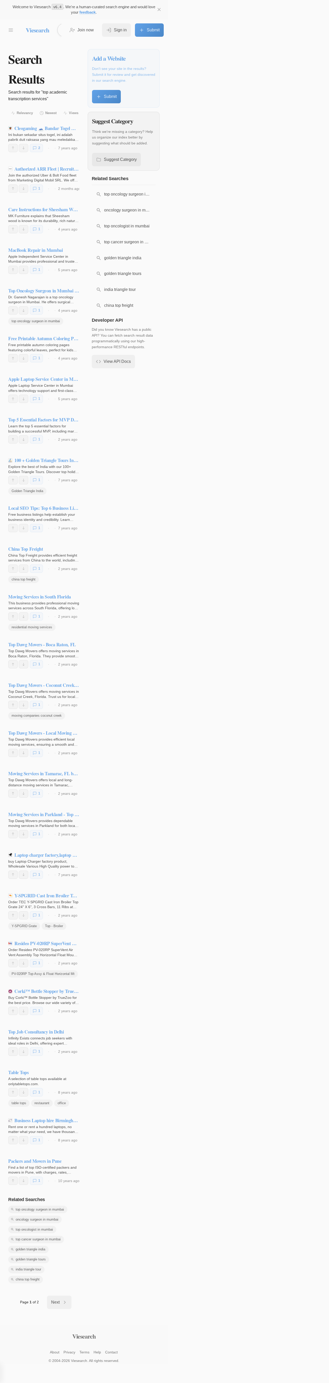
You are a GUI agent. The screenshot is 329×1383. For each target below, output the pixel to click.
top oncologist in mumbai (34, 1229)
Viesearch (37, 29)
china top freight (23, 579)
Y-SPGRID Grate (24, 926)
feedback (87, 12)
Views (73, 113)
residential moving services (32, 627)
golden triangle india (30, 1249)
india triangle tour (28, 1269)
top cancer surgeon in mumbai (38, 1239)
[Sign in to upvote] (13, 148)
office (62, 1103)
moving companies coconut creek (37, 715)
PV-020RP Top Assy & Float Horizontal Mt (43, 974)
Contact (111, 1352)
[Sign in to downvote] (23, 148)
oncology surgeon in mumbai (37, 1219)
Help (97, 1352)
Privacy (69, 1352)
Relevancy (25, 113)
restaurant (41, 1103)
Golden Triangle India (27, 491)
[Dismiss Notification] (159, 9)
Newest (51, 113)
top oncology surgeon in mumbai (36, 321)
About (54, 1352)
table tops (19, 1103)
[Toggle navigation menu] (10, 30)
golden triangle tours (31, 1259)
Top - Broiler (54, 926)
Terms (84, 1352)
